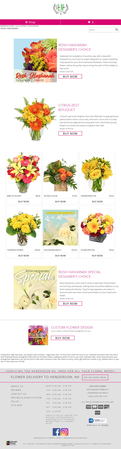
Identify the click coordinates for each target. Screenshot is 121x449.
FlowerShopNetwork (62, 444)
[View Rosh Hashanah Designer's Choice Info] (35, 60)
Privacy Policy (82, 444)
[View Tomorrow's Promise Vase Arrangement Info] (23, 227)
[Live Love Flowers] (60, 16)
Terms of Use (67, 445)
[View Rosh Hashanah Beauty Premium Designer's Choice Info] (60, 227)
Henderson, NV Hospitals (75, 438)
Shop (32, 22)
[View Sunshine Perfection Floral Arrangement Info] (97, 173)
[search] (117, 29)
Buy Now (70, 76)
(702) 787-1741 (100, 396)
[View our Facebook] (56, 435)
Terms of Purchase (101, 444)
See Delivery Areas (95, 377)
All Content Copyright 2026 (37, 444)
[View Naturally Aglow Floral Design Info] (60, 173)
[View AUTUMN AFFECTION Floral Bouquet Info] (97, 227)
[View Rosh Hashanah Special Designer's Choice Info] (35, 287)
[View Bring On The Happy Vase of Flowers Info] (23, 173)
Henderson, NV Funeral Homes (48, 438)
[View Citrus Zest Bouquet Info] (35, 119)
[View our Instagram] (64, 435)
